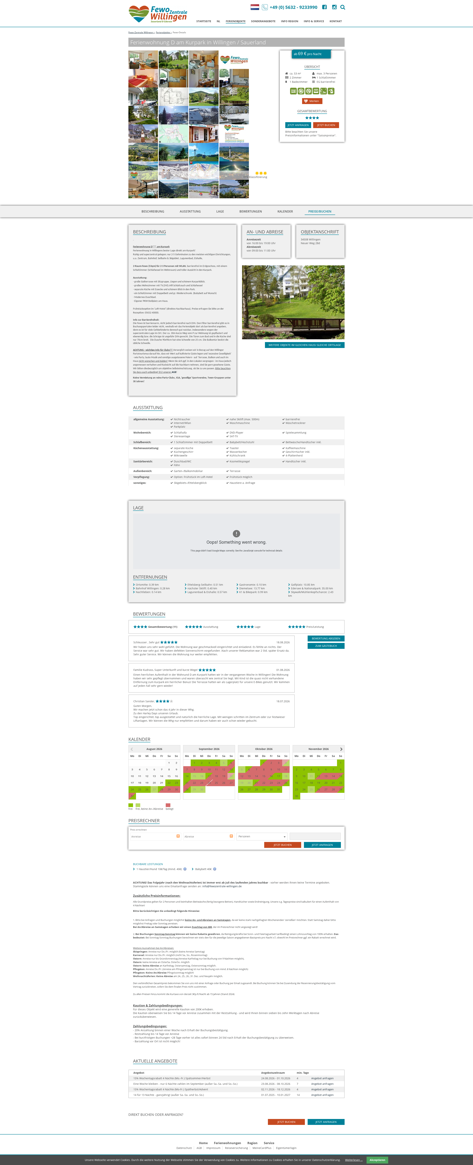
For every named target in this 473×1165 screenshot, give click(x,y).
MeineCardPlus (262, 1148)
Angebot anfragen (322, 1078)
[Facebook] (324, 8)
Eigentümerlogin (286, 1148)
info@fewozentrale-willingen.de (222, 886)
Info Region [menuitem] (289, 21)
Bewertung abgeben (326, 638)
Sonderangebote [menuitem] (263, 21)
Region (252, 1143)
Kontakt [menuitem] (336, 21)
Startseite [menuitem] (203, 21)
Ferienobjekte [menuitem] (236, 21)
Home (203, 1143)
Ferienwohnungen (227, 1143)
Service (269, 1143)
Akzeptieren (377, 1160)
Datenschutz (184, 1148)
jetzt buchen (326, 125)
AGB (199, 1148)
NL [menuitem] (218, 21)
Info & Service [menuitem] (314, 21)
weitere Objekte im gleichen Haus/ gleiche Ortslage (305, 345)
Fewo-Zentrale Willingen (140, 32)
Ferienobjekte (163, 32)
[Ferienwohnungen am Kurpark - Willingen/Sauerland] (297, 302)
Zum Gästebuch (326, 646)
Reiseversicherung (236, 1148)
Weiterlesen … (354, 1160)
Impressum (213, 1148)
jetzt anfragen (298, 125)
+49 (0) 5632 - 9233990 (293, 7)
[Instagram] (334, 8)
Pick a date (178, 836)
